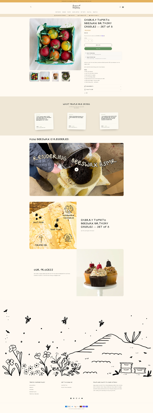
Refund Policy (32, 391)
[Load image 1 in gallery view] (34, 76)
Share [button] (87, 92)
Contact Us (64, 385)
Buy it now (98, 48)
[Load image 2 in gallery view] (45, 76)
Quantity (85, 38)
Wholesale (32, 385)
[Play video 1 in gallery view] (66, 76)
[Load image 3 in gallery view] (55, 76)
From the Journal (66, 387)
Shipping (31, 389)
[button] (30, 7)
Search (31, 387)
